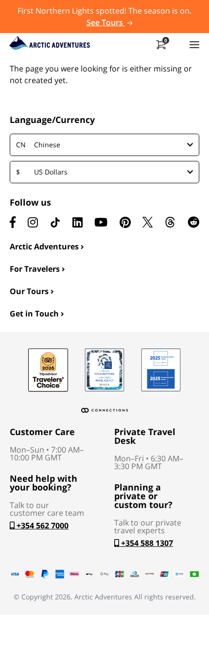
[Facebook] (12, 222)
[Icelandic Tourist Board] (161, 370)
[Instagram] (32, 222)
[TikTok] (55, 222)
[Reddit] (193, 222)
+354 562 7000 (42, 525)
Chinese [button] (38, 144)
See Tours (106, 22)
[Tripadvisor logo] (48, 370)
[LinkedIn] (77, 222)
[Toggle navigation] (194, 44)
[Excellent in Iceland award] (104, 370)
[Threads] (170, 222)
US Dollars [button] (42, 171)
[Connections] (104, 410)
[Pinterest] (125, 222)
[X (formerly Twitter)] (147, 222)
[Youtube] (101, 222)
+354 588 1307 (146, 543)
